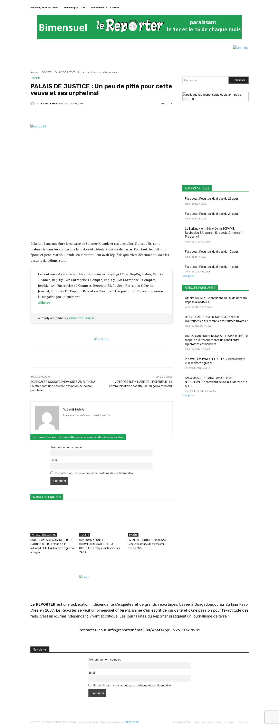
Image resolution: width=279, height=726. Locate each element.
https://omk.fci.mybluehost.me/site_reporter (87, 415)
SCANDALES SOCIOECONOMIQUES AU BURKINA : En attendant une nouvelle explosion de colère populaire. (63, 386)
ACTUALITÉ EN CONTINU (44, 534)
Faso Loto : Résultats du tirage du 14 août (211, 266)
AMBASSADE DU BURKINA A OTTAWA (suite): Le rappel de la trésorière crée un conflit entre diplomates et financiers (216, 339)
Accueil (34, 72)
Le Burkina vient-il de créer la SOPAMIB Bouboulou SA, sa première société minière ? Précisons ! (214, 232)
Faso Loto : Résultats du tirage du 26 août (211, 198)
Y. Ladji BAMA (49, 103)
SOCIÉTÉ (46, 72)
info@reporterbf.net (125, 630)
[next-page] (34, 560)
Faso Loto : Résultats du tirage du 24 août (211, 213)
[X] (246, 7)
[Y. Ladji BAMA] (33, 104)
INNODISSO (132, 722)
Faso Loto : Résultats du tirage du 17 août (211, 251)
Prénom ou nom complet (66, 447)
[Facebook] (241, 7)
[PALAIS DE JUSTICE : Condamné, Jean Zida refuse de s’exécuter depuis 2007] (150, 521)
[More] (128, 114)
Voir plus (188, 276)
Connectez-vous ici (81, 318)
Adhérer (44, 302)
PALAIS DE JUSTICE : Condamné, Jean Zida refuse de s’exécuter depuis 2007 (147, 544)
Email (53, 460)
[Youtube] (150, 641)
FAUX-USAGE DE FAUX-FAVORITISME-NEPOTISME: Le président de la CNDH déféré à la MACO (216, 381)
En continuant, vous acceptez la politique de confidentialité (94, 473)
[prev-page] (31, 560)
